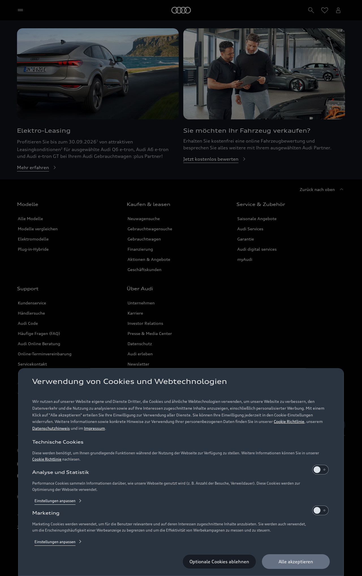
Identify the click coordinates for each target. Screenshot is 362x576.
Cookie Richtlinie (289, 421)
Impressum (94, 428)
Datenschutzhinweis (51, 428)
